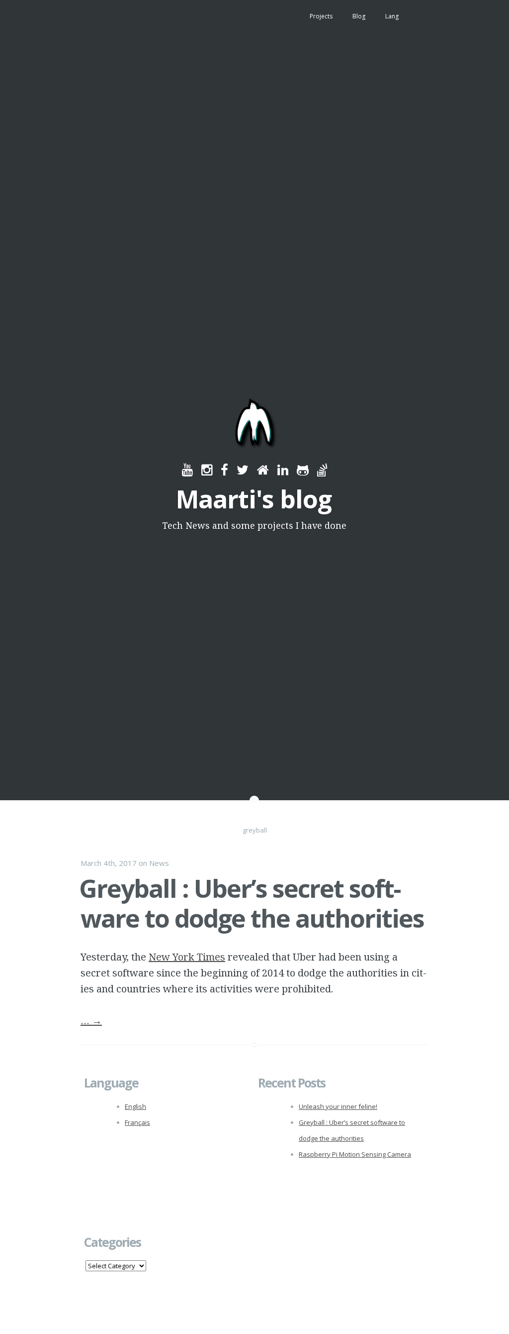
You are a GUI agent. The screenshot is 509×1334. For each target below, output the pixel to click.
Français (137, 1122)
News (159, 863)
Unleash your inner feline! (338, 1106)
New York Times (187, 957)
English (135, 1106)
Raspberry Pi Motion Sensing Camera (355, 1154)
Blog (358, 16)
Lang (392, 16)
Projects (321, 16)
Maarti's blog (254, 499)
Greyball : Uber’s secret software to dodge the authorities (251, 903)
